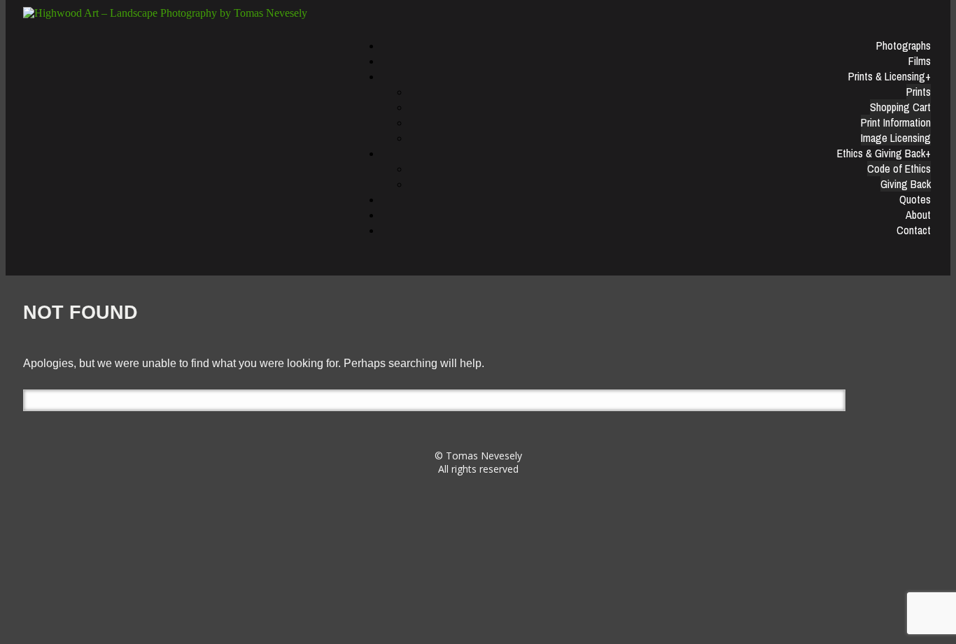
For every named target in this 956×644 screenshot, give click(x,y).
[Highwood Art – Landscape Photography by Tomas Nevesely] (182, 13)
